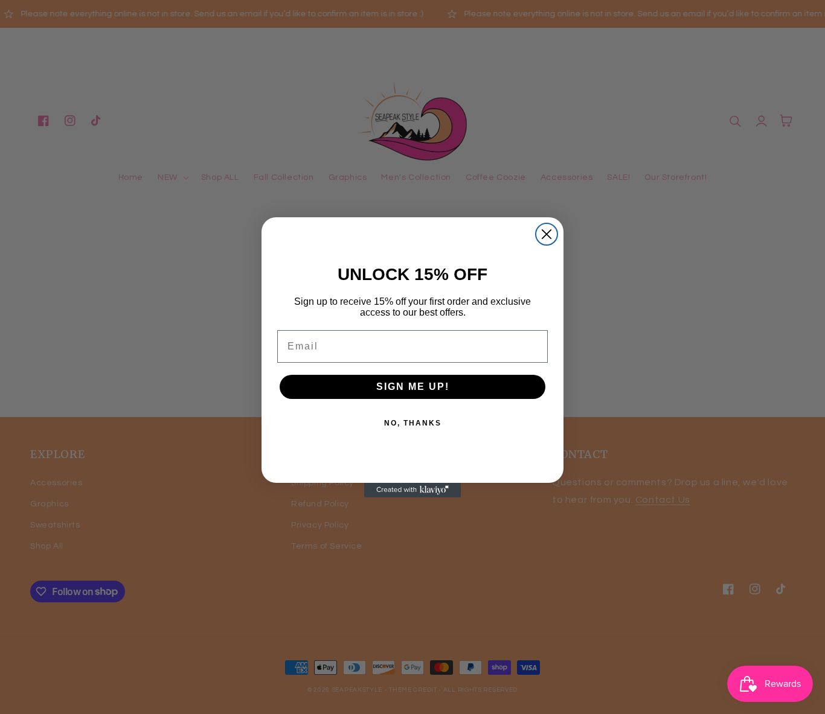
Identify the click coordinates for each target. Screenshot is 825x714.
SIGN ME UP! (412, 386)
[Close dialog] (546, 234)
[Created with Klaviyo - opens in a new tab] (412, 490)
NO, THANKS (412, 423)
